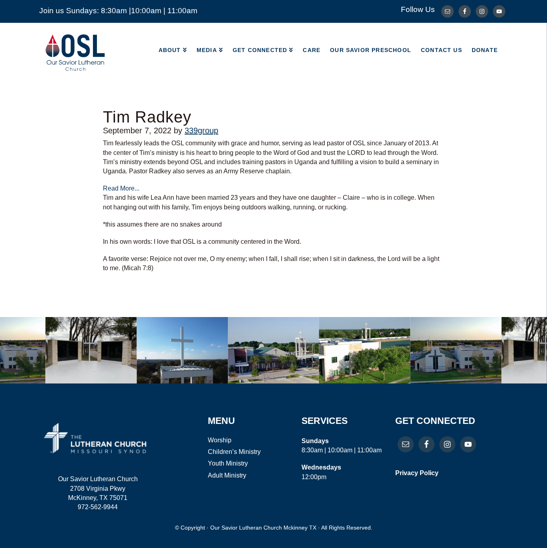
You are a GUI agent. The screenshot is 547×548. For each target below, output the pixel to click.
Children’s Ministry (234, 451)
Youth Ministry (228, 463)
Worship (219, 440)
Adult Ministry (227, 475)
